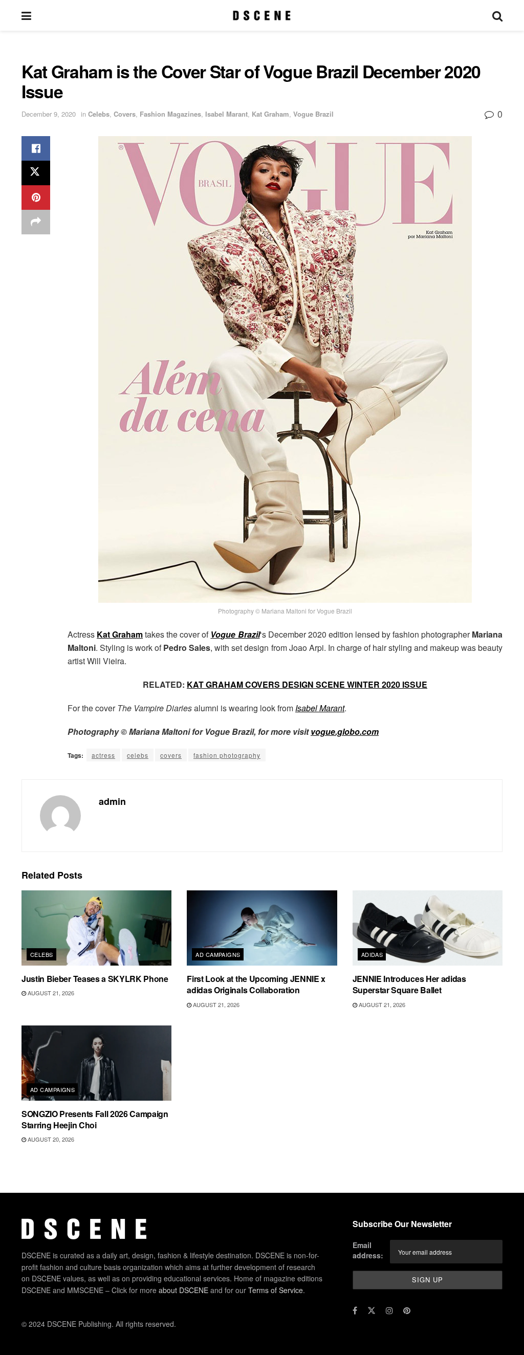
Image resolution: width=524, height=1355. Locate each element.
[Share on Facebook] (35, 148)
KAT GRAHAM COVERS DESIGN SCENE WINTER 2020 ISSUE (307, 684)
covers (171, 755)
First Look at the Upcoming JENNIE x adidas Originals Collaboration (256, 984)
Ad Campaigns (217, 954)
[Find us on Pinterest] (406, 1310)
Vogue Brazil (313, 114)
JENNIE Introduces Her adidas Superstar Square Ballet (409, 984)
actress (103, 755)
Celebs (99, 114)
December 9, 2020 (48, 114)
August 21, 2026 (50, 993)
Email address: (368, 1250)
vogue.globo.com (345, 731)
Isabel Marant (226, 114)
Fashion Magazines (170, 114)
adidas (372, 954)
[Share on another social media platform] (35, 222)
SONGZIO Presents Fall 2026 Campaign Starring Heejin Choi (94, 1119)
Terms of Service (275, 1290)
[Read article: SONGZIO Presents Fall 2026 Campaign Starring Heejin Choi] (96, 1063)
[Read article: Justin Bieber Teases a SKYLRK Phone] (96, 928)
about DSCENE (183, 1290)
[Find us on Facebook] (355, 1310)
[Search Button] (497, 15)
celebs (137, 755)
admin (112, 801)
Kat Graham (270, 114)
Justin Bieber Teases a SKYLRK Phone (94, 979)
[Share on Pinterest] (35, 197)
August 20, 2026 (50, 1139)
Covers (125, 114)
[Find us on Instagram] (389, 1310)
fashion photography (226, 755)
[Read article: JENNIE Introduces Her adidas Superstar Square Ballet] (428, 928)
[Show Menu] (26, 15)
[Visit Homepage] (262, 15)
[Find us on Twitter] (371, 1310)
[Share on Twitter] (35, 173)
